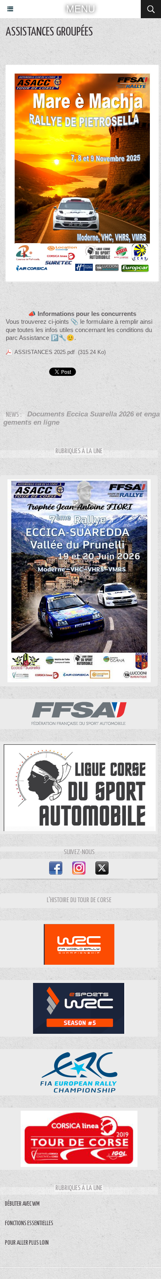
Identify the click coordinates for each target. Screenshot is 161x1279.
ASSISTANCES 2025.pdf (44, 352)
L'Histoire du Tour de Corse (79, 900)
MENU (80, 8)
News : (14, 415)
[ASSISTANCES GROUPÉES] (82, 68)
